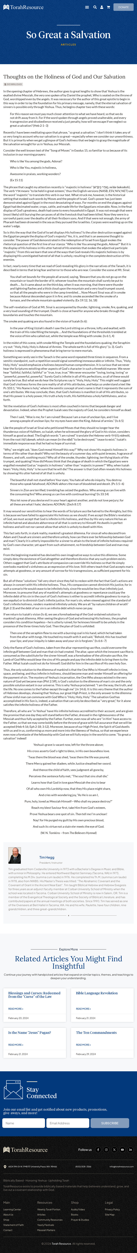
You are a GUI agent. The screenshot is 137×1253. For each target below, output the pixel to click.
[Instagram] (106, 1150)
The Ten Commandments (96, 1033)
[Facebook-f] (98, 1150)
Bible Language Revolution (97, 993)
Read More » (15, 1008)
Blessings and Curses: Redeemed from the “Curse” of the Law (34, 995)
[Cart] (108, 7)
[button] (87, 7)
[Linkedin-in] (130, 1150)
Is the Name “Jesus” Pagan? (29, 1033)
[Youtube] (122, 1150)
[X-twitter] (114, 1150)
